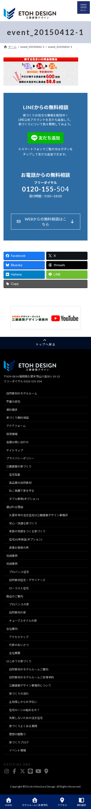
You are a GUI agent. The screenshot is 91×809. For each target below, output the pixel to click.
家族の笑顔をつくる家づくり (27, 531)
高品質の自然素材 (20, 483)
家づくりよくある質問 (23, 726)
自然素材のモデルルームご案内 (28, 669)
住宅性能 (14, 474)
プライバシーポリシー (20, 458)
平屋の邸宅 (13, 401)
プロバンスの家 (19, 604)
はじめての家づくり (19, 661)
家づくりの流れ (19, 693)
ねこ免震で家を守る (21, 490)
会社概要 (14, 653)
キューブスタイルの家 (23, 620)
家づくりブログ (19, 742)
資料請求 (12, 409)
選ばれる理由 (14, 507)
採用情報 (12, 434)
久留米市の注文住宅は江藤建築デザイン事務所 (38, 515)
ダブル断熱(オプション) (24, 499)
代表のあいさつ (19, 645)
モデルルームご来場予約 (35, 805)
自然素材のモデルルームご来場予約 (31, 677)
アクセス (62, 805)
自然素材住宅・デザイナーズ (27, 580)
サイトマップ (14, 450)
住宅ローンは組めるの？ (24, 709)
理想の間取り (17, 734)
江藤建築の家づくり (19, 466)
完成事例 (12, 556)
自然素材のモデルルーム (21, 393)
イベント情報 (17, 750)
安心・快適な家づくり (23, 523)
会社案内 (12, 629)
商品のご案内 (14, 596)
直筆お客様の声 (19, 547)
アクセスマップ (18, 636)
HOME (8, 805)
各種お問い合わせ (17, 442)
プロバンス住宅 (19, 572)
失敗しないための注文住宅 (26, 718)
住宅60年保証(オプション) (25, 539)
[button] (45, 222)
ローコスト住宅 (19, 588)
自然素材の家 (17, 612)
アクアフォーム (16, 426)
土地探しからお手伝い (23, 702)
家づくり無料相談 (17, 417)
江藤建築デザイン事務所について (30, 685)
